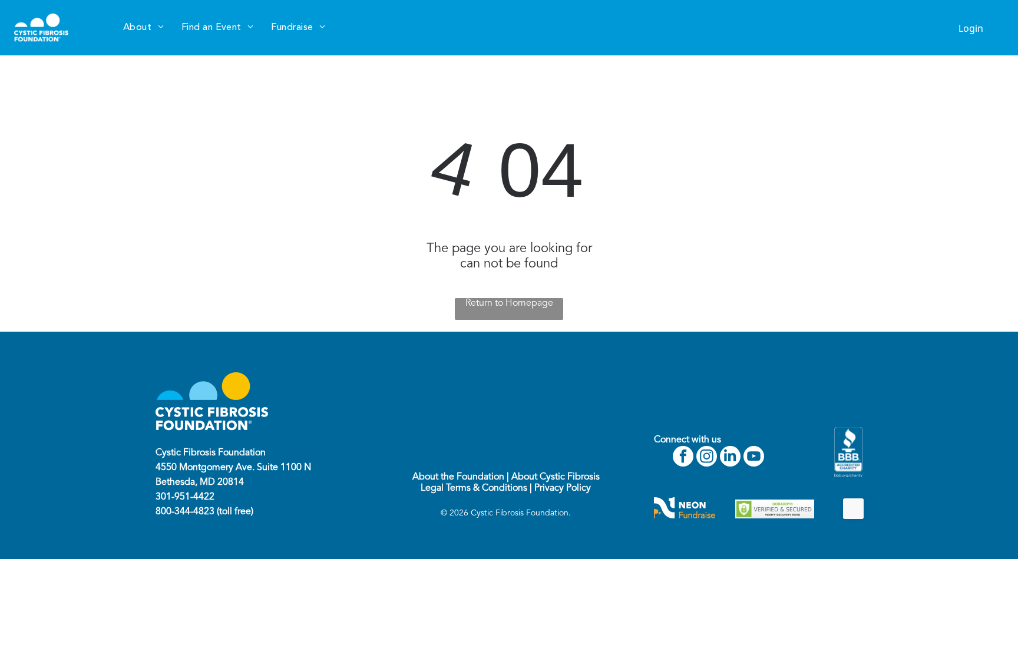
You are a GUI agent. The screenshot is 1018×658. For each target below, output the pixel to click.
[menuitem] (143, 28)
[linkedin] (730, 457)
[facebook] (683, 457)
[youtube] (753, 457)
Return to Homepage (509, 303)
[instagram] (706, 457)
